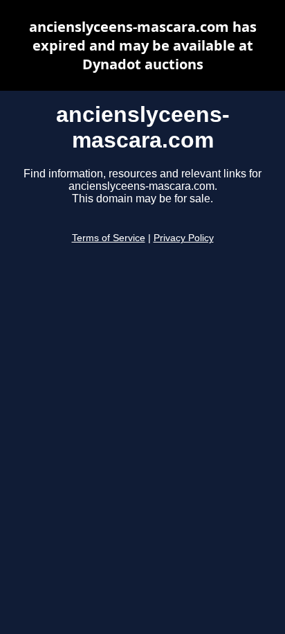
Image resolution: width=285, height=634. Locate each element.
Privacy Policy (184, 238)
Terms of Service (108, 238)
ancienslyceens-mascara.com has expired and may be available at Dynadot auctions (143, 45)
